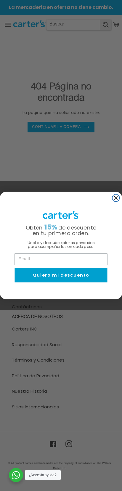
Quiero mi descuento (61, 275)
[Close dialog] (116, 198)
